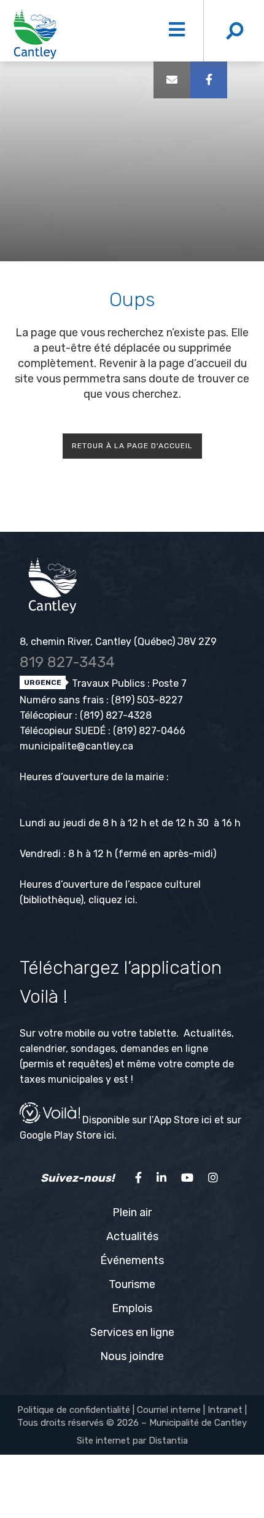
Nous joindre (132, 1356)
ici (130, 900)
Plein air (132, 1212)
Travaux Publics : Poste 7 (128, 683)
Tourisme (132, 1284)
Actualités (132, 1236)
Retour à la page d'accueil (132, 445)
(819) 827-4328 (116, 715)
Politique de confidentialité (73, 1409)
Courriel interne (169, 1409)
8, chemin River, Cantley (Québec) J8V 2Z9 (118, 641)
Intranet (225, 1409)
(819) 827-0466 (149, 731)
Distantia (168, 1440)
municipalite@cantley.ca (76, 746)
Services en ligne (132, 1332)
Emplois (132, 1308)
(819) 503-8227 (147, 700)
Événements (132, 1260)
